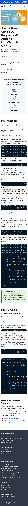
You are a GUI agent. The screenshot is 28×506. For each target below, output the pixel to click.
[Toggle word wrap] (22, 147)
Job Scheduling (14, 110)
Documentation (5, 445)
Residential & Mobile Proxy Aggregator (11, 438)
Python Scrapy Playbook (7, 470)
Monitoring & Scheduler (7, 440)
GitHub (3, 456)
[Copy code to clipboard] (25, 147)
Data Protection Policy (7, 494)
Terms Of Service (5, 492)
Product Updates (5, 487)
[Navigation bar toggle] (2, 6)
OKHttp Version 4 (8, 58)
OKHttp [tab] (17, 135)
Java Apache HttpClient (7, 141)
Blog (2, 454)
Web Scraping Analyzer (7, 451)
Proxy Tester (4, 449)
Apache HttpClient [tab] (7, 135)
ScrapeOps (17, 82)
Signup (25, 6)
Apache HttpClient (6, 335)
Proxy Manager (14, 94)
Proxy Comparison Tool (7, 447)
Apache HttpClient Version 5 (11, 56)
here (25, 2)
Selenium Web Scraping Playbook (10, 473)
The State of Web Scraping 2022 (12, 424)
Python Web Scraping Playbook (9, 466)
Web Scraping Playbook (7, 464)
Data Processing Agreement (8, 496)
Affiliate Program (5, 485)
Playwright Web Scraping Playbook (10, 477)
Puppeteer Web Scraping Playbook (10, 475)
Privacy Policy (4, 490)
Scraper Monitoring (14, 102)
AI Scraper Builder (6, 443)
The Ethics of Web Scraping (11, 426)
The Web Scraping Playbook (11, 418)
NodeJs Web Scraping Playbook (9, 468)
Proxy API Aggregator (7, 436)
